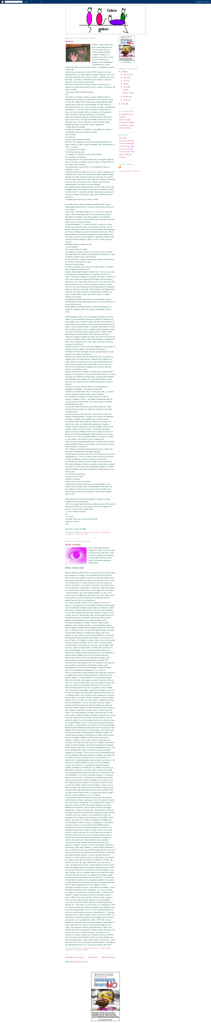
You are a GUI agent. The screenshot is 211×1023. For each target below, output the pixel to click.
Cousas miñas (124, 154)
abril (125, 84)
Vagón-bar (122, 117)
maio (125, 81)
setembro (126, 74)
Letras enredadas (125, 128)
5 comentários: (105, 532)
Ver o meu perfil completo (130, 171)
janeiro (125, 100)
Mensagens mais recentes (74, 957)
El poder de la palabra (126, 122)
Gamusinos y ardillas (126, 125)
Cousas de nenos (125, 146)
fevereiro (126, 97)
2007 (123, 104)
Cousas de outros (125, 152)
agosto (126, 77)
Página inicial (92, 957)
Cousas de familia (125, 143)
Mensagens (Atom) (81, 962)
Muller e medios (73, 544)
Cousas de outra (81, 534)
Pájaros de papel (125, 120)
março (125, 87)
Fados (121, 157)
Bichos (121, 138)
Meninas (69, 41)
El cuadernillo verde (126, 114)
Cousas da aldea (125, 141)
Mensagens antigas (108, 957)
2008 (123, 72)
